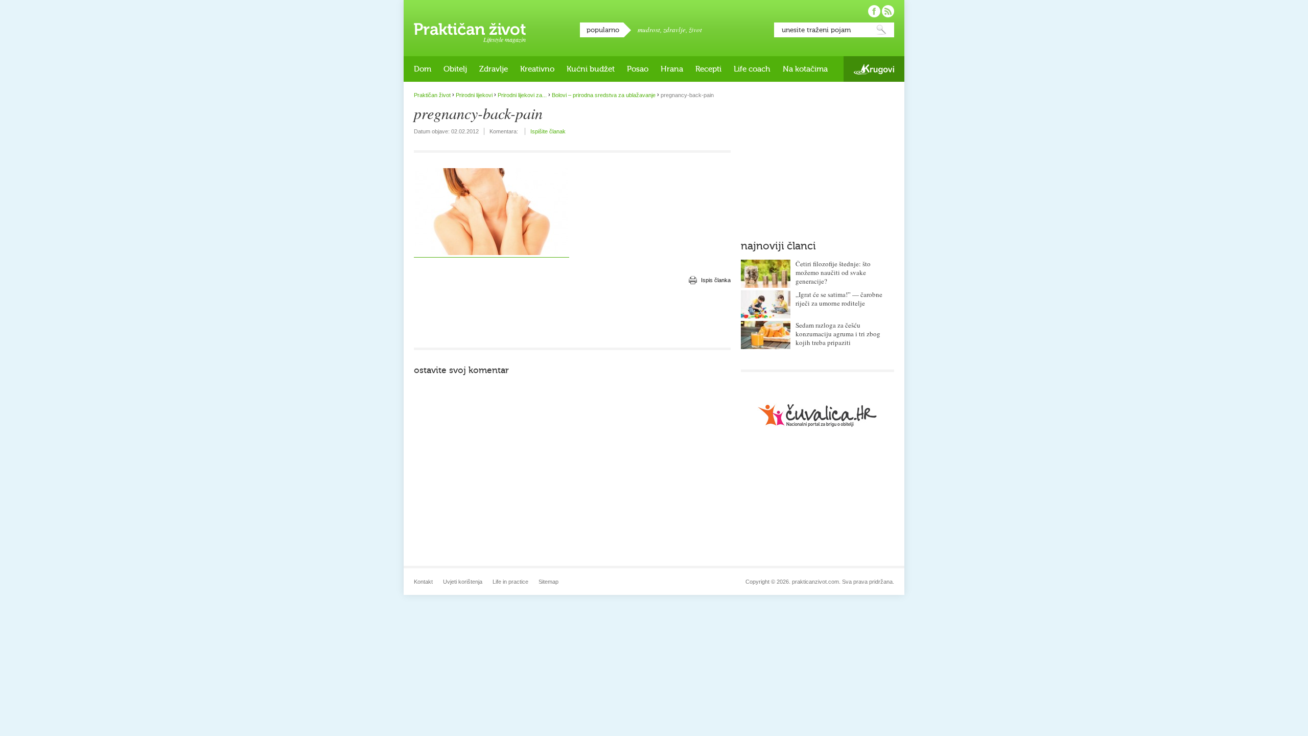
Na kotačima (805, 69)
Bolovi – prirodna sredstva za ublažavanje (604, 95)
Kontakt (423, 582)
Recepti (708, 69)
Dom (422, 69)
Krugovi (874, 69)
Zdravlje (493, 69)
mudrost (649, 29)
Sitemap (548, 582)
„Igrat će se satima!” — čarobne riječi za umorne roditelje (839, 299)
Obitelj (455, 69)
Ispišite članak (548, 131)
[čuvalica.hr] (817, 415)
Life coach (752, 69)
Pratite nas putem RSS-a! (888, 11)
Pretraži (881, 29)
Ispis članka (716, 280)
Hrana (672, 69)
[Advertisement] (572, 317)
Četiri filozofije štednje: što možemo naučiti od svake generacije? (833, 272)
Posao (637, 69)
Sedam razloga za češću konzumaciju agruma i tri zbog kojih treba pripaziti (838, 333)
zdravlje (674, 29)
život (695, 29)
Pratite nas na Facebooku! (874, 11)
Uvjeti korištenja (462, 582)
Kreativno (537, 69)
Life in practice (510, 582)
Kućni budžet (591, 69)
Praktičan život (470, 29)
